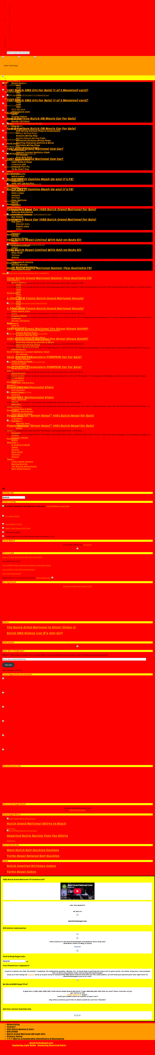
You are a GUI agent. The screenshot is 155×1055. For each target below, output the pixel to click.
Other (19, 428)
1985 (18, 102)
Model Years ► (19, 83)
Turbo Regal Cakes (21, 871)
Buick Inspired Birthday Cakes (31, 866)
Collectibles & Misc (21, 409)
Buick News (17, 378)
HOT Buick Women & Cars (20, 1029)
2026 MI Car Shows (21, 34)
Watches (16, 404)
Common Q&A (18, 364)
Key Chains (17, 217)
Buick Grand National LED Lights (17, 528)
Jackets (15, 195)
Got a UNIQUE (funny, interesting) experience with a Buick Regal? (26, 565)
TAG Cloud (16, 17)
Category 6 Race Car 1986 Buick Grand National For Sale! (51, 209)
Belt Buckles (18, 390)
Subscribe (8, 665)
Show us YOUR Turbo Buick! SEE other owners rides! (22, 557)
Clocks (15, 236)
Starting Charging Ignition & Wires (35, 143)
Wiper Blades (23, 359)
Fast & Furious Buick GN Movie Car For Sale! (41, 118)
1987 (18, 107)
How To (15, 126)
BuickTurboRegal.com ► (20, 3)
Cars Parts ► (14, 81)
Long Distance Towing (13, 524)
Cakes (14, 248)
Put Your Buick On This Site (26, 15)
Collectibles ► (14, 207)
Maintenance (18, 349)
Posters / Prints (19, 438)
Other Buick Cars (20, 112)
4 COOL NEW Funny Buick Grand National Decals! (45, 298)
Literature (17, 419)
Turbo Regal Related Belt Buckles (33, 856)
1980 (18, 290)
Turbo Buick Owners (22, 262)
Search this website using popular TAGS (77, 586)
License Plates (19, 116)
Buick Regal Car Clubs (23, 27)
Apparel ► (12, 186)
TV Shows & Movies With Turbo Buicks (31, 29)
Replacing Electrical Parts (52, 1045)
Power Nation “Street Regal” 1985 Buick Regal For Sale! (50, 415)
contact (31, 975)
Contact (15, 10)
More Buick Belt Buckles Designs (33, 850)
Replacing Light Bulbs (24, 1045)
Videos (15, 257)
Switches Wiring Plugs (28, 145)
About (14, 5)
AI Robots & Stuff (20, 445)
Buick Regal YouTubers (23, 31)
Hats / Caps (17, 193)
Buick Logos (17, 176)
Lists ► (10, 20)
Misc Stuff (16, 253)
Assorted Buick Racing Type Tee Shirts (37, 836)
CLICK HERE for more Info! (57, 506)
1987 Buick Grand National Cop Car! (35, 149)
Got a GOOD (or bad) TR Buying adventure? (18, 569)
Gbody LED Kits (15, 43)
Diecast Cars (23, 423)
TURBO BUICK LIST (74, 995)
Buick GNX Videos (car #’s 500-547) (35, 633)
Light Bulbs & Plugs (21, 162)
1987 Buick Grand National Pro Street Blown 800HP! (47, 328)
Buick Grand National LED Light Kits (26, 1034)
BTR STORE (12, 1031)
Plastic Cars (22, 226)
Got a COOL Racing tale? (11, 574)
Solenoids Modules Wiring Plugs (33, 140)
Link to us (16, 12)
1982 (18, 294)
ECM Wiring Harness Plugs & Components (38, 131)
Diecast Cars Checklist (23, 24)
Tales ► (11, 260)
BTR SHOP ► (13, 46)
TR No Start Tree (20, 169)
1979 (18, 88)
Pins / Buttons (18, 200)
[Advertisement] (77, 464)
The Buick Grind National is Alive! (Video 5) (41, 627)
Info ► (10, 171)
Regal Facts (17, 181)
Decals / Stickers (20, 121)
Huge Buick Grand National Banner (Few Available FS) (49, 268)
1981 (18, 93)
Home (5, 82)
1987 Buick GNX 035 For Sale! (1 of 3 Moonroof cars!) (47, 90)
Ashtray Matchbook (22, 212)
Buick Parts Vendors (18, 39)
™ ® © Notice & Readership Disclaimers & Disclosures (35, 1039)
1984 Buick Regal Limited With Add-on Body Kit (44, 240)
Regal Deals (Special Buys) (25, 48)
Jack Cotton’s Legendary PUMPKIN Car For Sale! (44, 357)
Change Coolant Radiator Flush (33, 152)
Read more (12, 113)
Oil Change (22, 354)
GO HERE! (87, 545)
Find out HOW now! (43, 578)
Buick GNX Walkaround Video (30, 387)
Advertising (17, 8)
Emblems (16, 318)
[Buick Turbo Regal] (34, 66)
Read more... (11, 829)
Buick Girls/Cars (15, 41)
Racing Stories (19, 264)
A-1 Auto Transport (12, 516)
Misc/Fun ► (13, 243)
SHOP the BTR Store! (77, 810)
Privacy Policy (14, 1036)
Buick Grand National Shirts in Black (36, 823)
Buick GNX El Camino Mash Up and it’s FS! (40, 179)
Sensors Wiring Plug (27, 136)
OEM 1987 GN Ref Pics (22, 383)
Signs (14, 440)
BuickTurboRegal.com (41, 1043)
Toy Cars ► (17, 222)
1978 (18, 85)
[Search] (27, 961)
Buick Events (18, 373)
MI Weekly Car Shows (22, 36)
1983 (18, 97)
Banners (15, 433)
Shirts (14, 202)
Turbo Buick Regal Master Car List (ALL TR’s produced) (40, 22)
